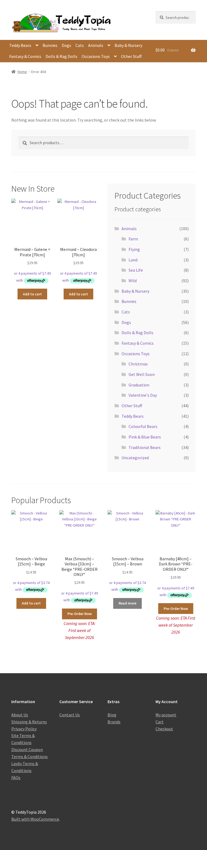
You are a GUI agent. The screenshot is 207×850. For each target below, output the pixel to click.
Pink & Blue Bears (145, 437)
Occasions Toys (96, 56)
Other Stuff (131, 56)
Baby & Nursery (128, 45)
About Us (19, 714)
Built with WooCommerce (35, 819)
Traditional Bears (145, 447)
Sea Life (136, 270)
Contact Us (69, 714)
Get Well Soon (142, 374)
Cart (160, 721)
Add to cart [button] (32, 294)
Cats (79, 45)
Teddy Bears (20, 45)
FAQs (15, 777)
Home (22, 71)
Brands (114, 721)
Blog (112, 714)
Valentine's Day (143, 395)
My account (166, 714)
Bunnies (50, 45)
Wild (133, 280)
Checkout (164, 728)
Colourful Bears (143, 426)
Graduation (139, 385)
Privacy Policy (24, 728)
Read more (127, 603)
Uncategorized (135, 457)
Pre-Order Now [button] (79, 613)
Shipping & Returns (29, 721)
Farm (133, 238)
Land (133, 259)
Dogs (66, 45)
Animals (95, 45)
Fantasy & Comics (25, 56)
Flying (134, 249)
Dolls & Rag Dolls (61, 56)
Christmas (138, 364)
